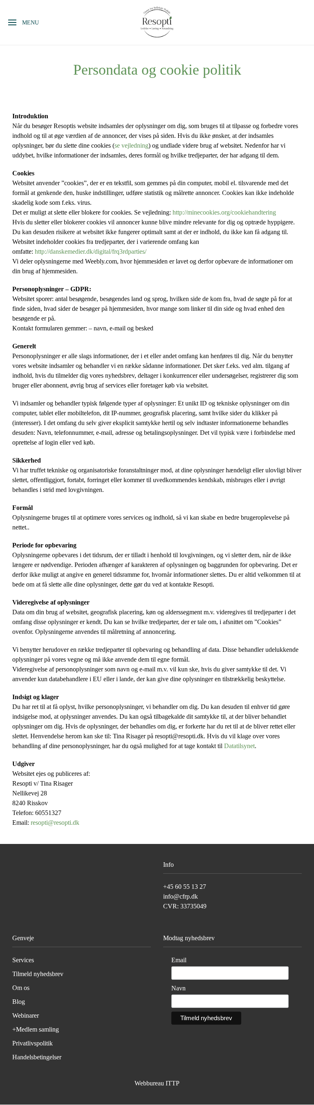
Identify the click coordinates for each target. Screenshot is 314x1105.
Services (23, 960)
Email (178, 960)
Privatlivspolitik (32, 1043)
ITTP (172, 1083)
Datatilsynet (239, 745)
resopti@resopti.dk (55, 822)
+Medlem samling (35, 1029)
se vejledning (131, 145)
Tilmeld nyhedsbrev (37, 973)
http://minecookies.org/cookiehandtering (224, 212)
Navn (178, 988)
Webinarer (25, 1015)
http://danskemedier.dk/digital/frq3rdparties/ (90, 251)
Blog (18, 1001)
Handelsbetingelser (36, 1057)
